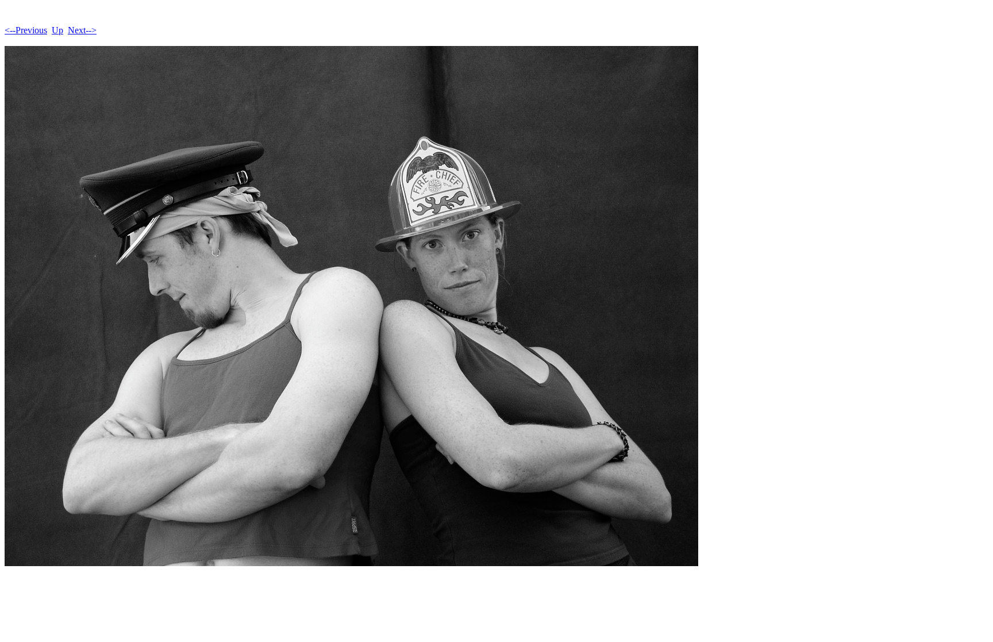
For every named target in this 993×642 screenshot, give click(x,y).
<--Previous (26, 30)
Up (57, 30)
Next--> (82, 30)
